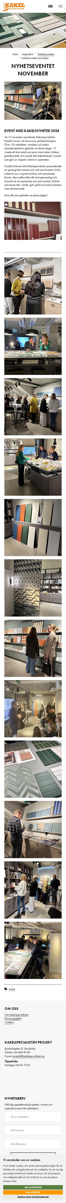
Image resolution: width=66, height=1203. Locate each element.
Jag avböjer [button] (33, 1192)
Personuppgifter (13, 1018)
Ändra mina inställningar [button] (33, 1197)
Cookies (9, 1022)
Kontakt (47, 7)
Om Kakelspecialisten (17, 1015)
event (12, 989)
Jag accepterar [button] (33, 1187)
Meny (59, 7)
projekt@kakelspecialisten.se (29, 1056)
